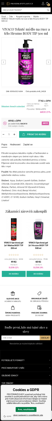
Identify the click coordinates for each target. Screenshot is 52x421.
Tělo (11, 16)
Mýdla (36, 16)
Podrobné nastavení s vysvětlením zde (26, 415)
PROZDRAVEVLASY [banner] (19, 4)
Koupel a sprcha (23, 16)
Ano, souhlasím (26, 409)
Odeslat (45, 338)
